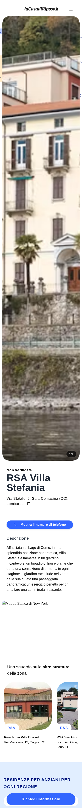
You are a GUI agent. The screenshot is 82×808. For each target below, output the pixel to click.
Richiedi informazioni (41, 799)
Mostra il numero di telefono (43, 524)
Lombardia (16, 504)
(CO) (63, 498)
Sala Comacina (45, 498)
